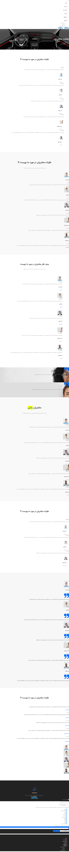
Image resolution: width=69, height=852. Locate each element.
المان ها (64, 43)
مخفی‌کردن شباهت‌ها (62, 804)
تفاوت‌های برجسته (63, 805)
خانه (66, 42)
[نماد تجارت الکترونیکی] (34, 791)
